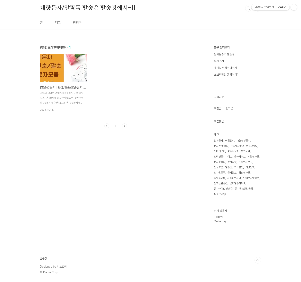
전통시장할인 (237, 145)
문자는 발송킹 (221, 145)
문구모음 (218, 167)
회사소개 (219, 61)
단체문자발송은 (251, 178)
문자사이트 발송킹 (223, 188)
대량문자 (250, 167)
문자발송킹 (219, 161)
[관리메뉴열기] (294, 7)
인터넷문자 (219, 151)
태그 (58, 22)
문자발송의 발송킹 (224, 54)
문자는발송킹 (220, 183)
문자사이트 (240, 156)
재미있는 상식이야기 (225, 67)
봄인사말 (245, 151)
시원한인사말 (234, 178)
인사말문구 (219, 172)
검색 (248, 8)
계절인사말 (253, 156)
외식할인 (238, 167)
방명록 (77, 22)
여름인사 (229, 140)
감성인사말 (244, 172)
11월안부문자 (243, 140)
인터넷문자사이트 (223, 156)
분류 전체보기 (222, 47)
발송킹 (228, 167)
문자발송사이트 (238, 183)
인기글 (229, 108)
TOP (258, 260)
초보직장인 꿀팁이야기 (226, 74)
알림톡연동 (219, 178)
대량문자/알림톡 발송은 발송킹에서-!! (88, 8)
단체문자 (218, 140)
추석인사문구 (245, 161)
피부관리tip (220, 194)
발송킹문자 (233, 151)
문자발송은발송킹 (244, 188)
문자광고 (231, 172)
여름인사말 (251, 145)
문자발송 (231, 161)
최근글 (217, 108)
